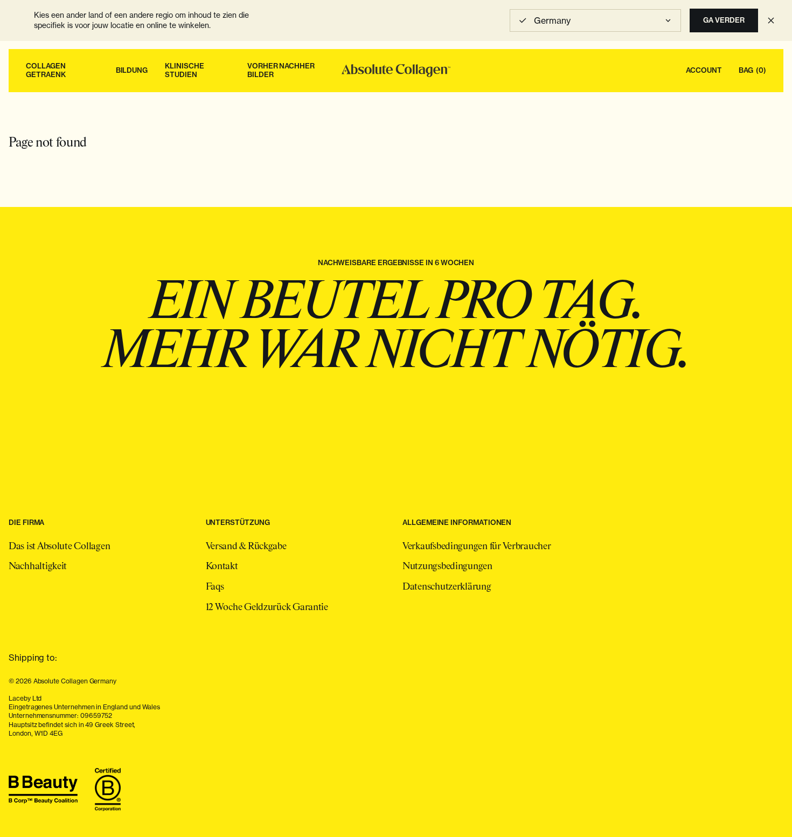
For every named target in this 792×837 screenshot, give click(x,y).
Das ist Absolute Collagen (59, 546)
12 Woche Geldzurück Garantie (267, 607)
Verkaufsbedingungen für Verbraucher (476, 546)
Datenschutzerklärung (446, 587)
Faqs (215, 587)
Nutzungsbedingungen (447, 566)
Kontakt (222, 566)
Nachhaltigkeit (38, 566)
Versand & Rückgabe (246, 546)
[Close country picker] (771, 20)
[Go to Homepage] (396, 70)
